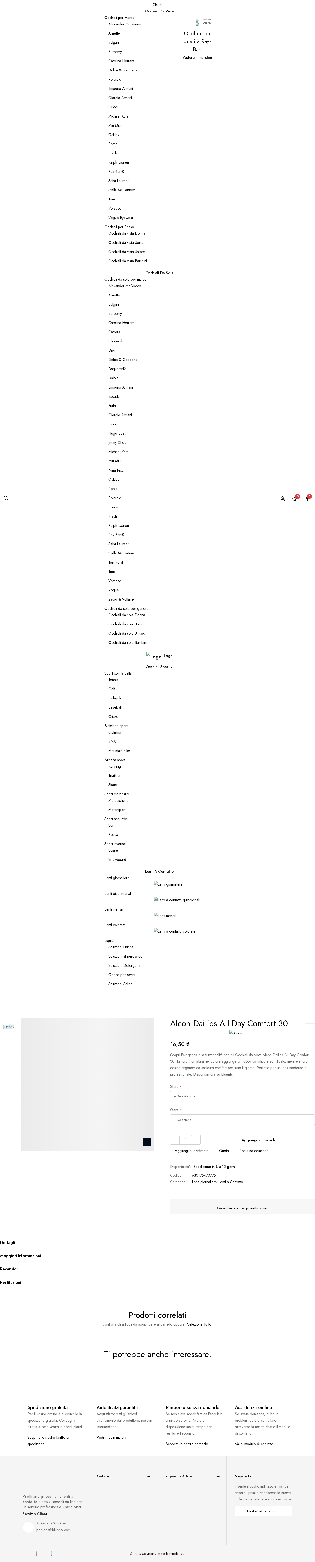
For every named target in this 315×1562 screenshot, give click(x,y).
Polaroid (114, 79)
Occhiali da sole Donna (126, 615)
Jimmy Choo (117, 442)
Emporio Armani (120, 88)
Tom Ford (115, 562)
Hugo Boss (117, 433)
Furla (112, 405)
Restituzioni (10, 1282)
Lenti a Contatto (230, 1182)
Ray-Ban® (116, 171)
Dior (111, 350)
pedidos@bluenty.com (53, 1530)
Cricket (113, 716)
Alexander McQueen (124, 24)
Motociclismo (118, 800)
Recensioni (10, 1269)
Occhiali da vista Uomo (126, 242)
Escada (114, 396)
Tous (112, 199)
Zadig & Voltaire (121, 599)
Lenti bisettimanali (117, 893)
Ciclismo (114, 732)
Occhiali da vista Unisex (126, 251)
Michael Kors (118, 116)
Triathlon (114, 775)
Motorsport (116, 809)
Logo (168, 655)
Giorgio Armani (120, 97)
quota (224, 1150)
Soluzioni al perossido (125, 956)
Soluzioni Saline (120, 984)
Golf (111, 689)
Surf (111, 825)
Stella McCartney (121, 190)
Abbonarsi (286, 1511)
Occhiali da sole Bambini (127, 642)
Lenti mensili (113, 909)
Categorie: (178, 1182)
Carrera (114, 332)
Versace (114, 208)
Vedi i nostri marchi (111, 1437)
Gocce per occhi (121, 974)
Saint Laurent (118, 180)
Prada (113, 153)
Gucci (113, 107)
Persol (113, 144)
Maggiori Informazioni (20, 1256)
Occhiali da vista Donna (126, 233)
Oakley (113, 134)
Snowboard (117, 859)
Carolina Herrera (121, 61)
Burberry (115, 51)
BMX (112, 741)
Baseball (115, 707)
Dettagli (7, 1243)
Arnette (114, 33)
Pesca (113, 834)
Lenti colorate (115, 925)
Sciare (113, 850)
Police (113, 507)
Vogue (113, 590)
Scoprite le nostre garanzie (187, 1444)
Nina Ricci (116, 470)
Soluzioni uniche (121, 947)
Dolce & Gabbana (122, 70)
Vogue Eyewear (120, 217)
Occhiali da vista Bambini (127, 261)
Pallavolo (115, 698)
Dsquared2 (117, 368)
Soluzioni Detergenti (124, 965)
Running (114, 766)
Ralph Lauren (118, 162)
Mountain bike (119, 750)
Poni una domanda (253, 1150)
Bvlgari (113, 42)
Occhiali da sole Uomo (125, 624)
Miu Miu (114, 125)
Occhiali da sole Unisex (126, 633)
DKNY (113, 378)
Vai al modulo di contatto (254, 1444)
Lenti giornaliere (116, 878)
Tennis (113, 679)
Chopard (115, 341)
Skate (112, 784)
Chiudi (157, 4)
